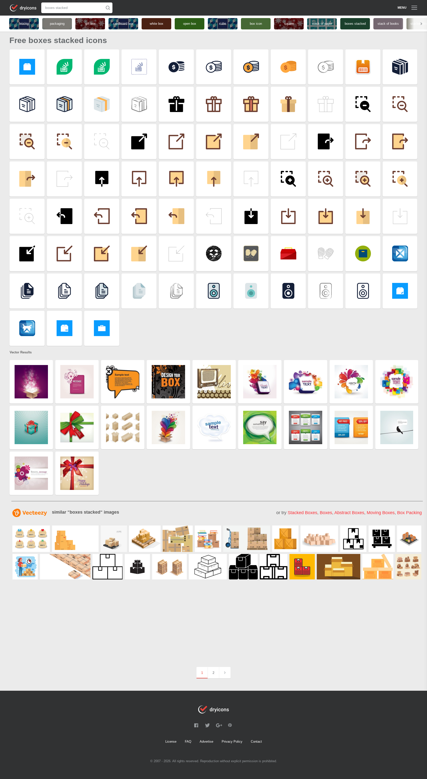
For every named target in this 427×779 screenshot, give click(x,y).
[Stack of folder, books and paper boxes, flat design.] (208, 539)
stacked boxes (302, 512)
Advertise (206, 741)
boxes (326, 512)
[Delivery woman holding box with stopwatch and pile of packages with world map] (25, 566)
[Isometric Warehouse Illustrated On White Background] (409, 539)
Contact (256, 741)
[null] (75, 539)
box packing (409, 512)
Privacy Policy (232, 741)
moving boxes (381, 512)
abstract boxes (349, 512)
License (170, 741)
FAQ (188, 741)
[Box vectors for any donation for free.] (31, 539)
